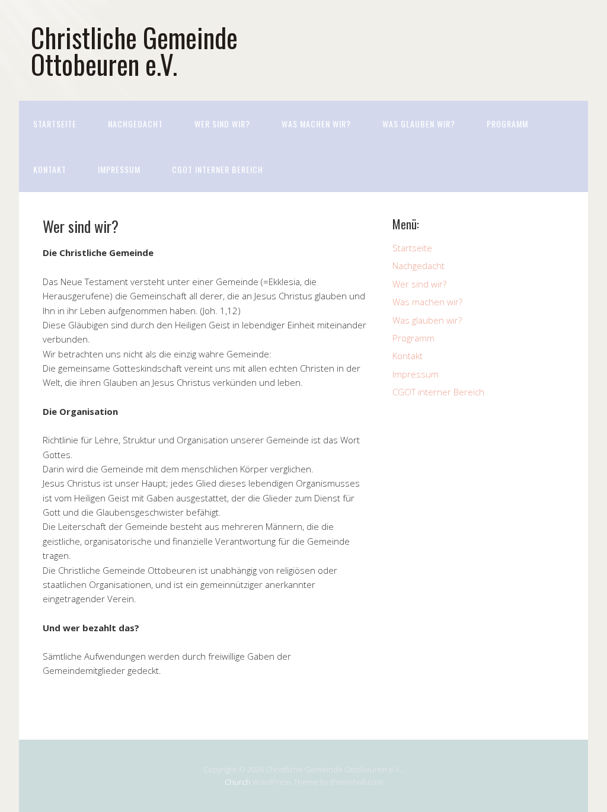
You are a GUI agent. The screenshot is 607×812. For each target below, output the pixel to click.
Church (238, 781)
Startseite (54, 123)
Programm (507, 123)
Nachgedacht (135, 123)
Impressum (119, 169)
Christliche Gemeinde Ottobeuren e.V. (134, 50)
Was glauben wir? (418, 123)
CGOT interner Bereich (217, 169)
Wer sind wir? (222, 123)
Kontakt (49, 169)
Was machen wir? (316, 123)
